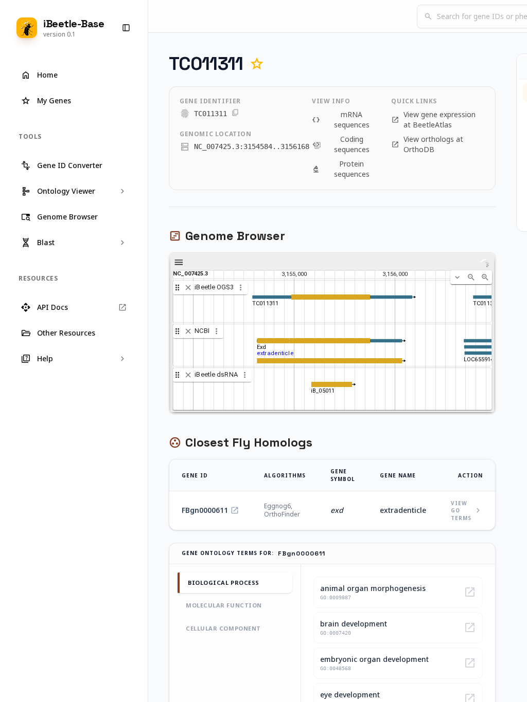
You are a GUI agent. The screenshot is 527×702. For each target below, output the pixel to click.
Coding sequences (341, 144)
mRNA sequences (341, 119)
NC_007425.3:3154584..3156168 (251, 146)
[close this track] (188, 287)
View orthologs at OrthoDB (427, 144)
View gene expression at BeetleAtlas (433, 119)
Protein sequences (341, 169)
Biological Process (223, 582)
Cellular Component (223, 628)
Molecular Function (224, 605)
